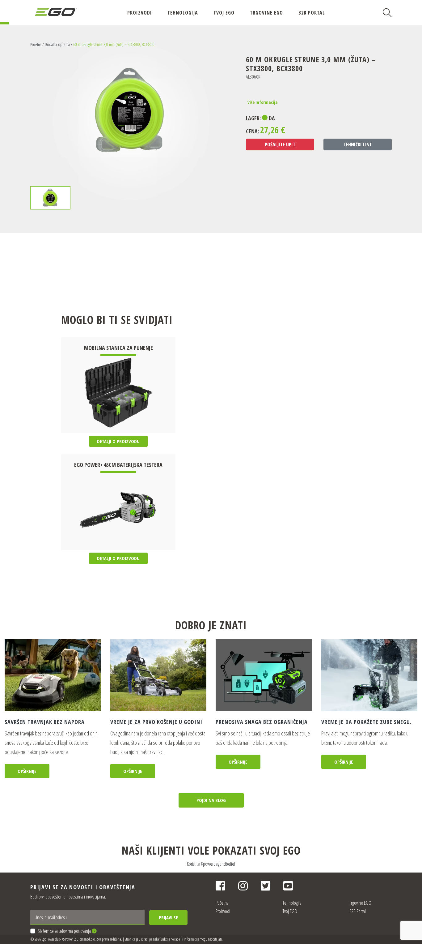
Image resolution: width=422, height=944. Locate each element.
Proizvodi (139, 13)
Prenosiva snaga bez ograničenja (262, 722)
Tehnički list (358, 144)
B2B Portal (311, 13)
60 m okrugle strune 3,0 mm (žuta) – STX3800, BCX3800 (113, 44)
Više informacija (262, 102)
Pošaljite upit (280, 144)
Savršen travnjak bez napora (45, 722)
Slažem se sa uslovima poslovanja (65, 931)
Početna (35, 44)
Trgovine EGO (266, 13)
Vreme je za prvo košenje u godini (156, 722)
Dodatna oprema (57, 44)
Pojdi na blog (211, 800)
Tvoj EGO (223, 13)
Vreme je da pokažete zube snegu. (366, 722)
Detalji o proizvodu (118, 441)
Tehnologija (182, 13)
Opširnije (27, 771)
